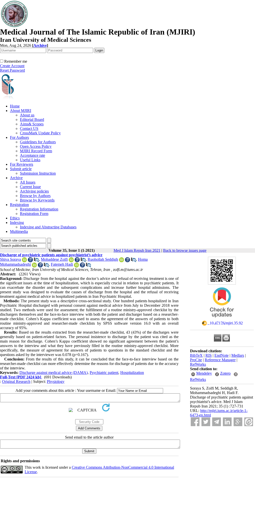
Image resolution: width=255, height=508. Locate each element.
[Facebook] (195, 421)
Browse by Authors (35, 196)
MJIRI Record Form (36, 151)
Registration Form (34, 213)
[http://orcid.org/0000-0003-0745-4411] (71, 261)
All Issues (27, 182)
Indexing (17, 222)
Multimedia (19, 231)
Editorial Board (32, 119)
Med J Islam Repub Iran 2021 (137, 250)
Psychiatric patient (104, 372)
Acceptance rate (32, 155)
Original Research (16, 381)
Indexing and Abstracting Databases (48, 227)
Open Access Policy (36, 146)
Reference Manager (220, 360)
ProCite (196, 360)
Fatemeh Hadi (62, 264)
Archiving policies (34, 191)
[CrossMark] (221, 319)
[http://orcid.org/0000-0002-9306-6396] (121, 261)
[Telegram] (216, 421)
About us (27, 115)
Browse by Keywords (37, 200)
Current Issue (30, 187)
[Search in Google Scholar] (30, 261)
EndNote (221, 355)
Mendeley (204, 373)
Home (15, 106)
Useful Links (30, 160)
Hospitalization (132, 372)
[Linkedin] (227, 421)
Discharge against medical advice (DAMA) (53, 372)
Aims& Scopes (32, 124)
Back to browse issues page (184, 250)
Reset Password (12, 70)
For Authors (19, 137)
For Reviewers (21, 164)
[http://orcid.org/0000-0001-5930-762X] (34, 266)
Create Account (12, 66)
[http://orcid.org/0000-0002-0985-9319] (24, 261)
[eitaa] (248, 421)
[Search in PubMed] (36, 261)
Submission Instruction (38, 173)
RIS (208, 355)
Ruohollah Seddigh (103, 259)
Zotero (225, 373)
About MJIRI (20, 110)
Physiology (55, 381)
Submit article (21, 169)
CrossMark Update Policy (40, 133)
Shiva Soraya (10, 259)
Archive (16, 178)
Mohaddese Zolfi (54, 259)
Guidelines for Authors (38, 142)
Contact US (29, 128)
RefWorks (198, 364)
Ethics (15, 218)
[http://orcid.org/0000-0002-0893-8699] (76, 266)
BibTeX (196, 355)
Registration (19, 205)
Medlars (237, 355)
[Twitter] (205, 421)
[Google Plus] (238, 421)
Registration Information (39, 209)
